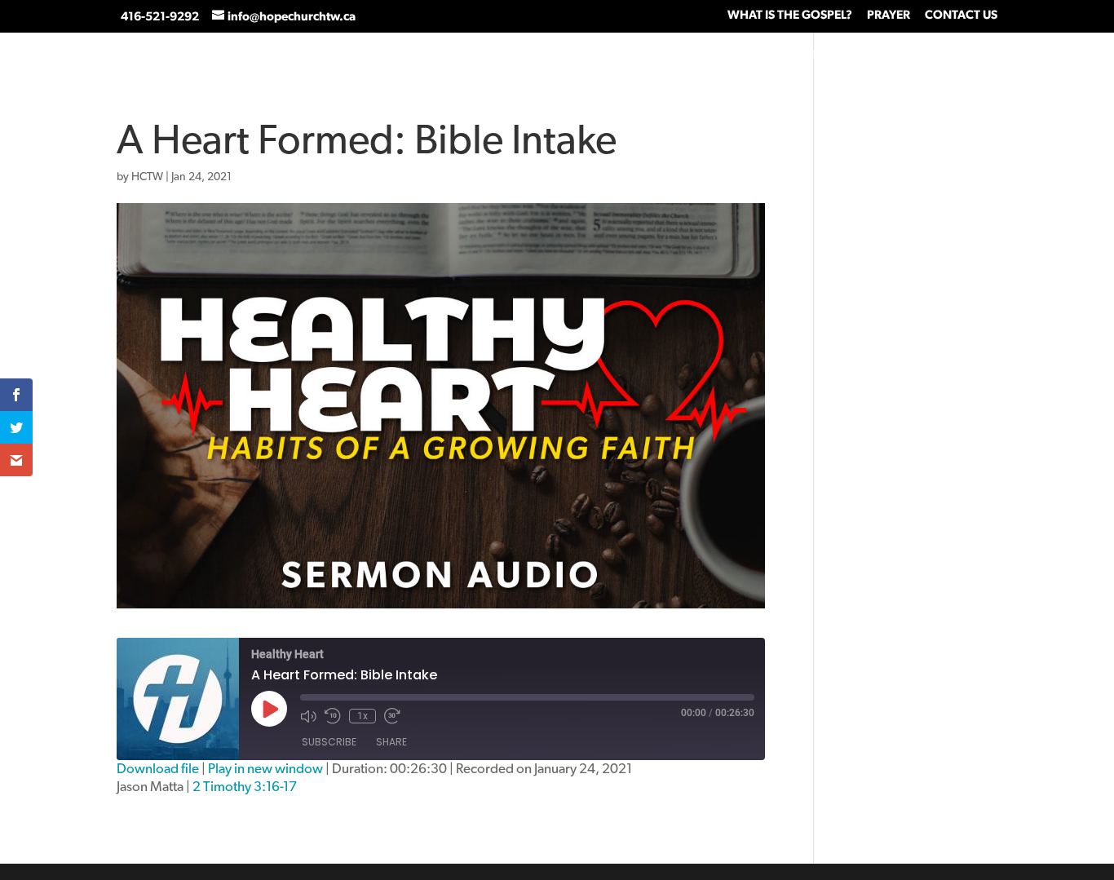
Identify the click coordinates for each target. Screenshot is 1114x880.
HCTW (147, 177)
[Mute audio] (308, 716)
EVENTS (1037, 55)
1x (362, 716)
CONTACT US (961, 15)
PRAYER (888, 15)
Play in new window (265, 769)
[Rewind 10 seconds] (333, 716)
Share (391, 742)
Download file (158, 769)
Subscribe (329, 742)
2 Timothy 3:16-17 (244, 787)
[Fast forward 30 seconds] (392, 716)
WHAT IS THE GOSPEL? (789, 15)
